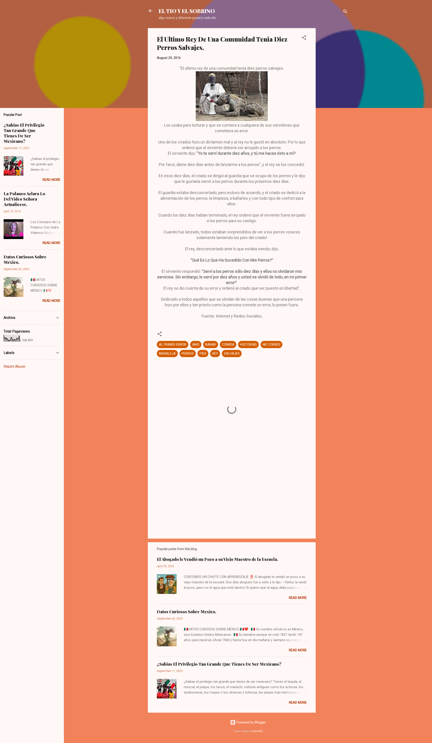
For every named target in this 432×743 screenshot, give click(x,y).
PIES (203, 353)
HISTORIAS (248, 344)
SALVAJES (232, 353)
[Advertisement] (333, 95)
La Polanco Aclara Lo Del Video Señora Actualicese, (24, 199)
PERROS (188, 353)
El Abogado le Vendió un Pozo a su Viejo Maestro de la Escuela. (217, 559)
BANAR (210, 344)
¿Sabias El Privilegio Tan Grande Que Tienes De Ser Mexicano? (219, 664)
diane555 (258, 731)
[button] (304, 38)
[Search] (345, 12)
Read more (298, 598)
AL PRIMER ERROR (172, 344)
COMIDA (228, 344)
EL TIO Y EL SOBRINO (187, 10)
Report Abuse (14, 366)
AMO (195, 344)
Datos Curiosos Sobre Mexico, (186, 611)
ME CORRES (271, 344)
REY (215, 353)
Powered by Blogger (251, 722)
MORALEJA (167, 353)
